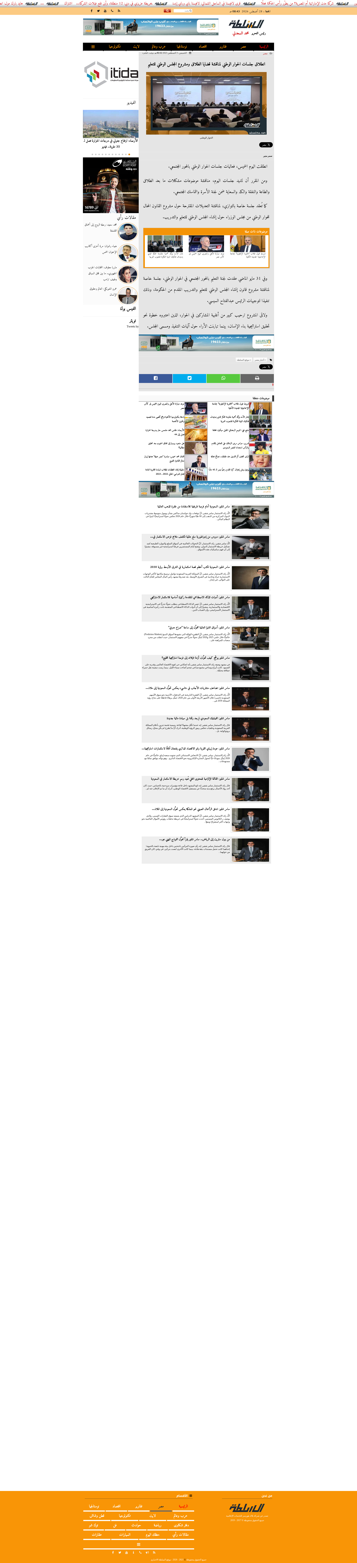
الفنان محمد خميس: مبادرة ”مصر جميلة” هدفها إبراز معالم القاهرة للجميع (164, 459)
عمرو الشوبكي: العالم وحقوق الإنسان (103, 291)
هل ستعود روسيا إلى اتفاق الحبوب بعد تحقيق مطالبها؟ (166, 445)
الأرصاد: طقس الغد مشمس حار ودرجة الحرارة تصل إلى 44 (165, 432)
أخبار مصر (259, 360)
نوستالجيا (182, 46)
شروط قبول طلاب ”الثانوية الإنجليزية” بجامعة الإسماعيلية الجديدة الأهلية (248, 255)
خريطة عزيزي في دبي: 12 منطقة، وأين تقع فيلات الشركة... (152, 3)
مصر (243, 46)
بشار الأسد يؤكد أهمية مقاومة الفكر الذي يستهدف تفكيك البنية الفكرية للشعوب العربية (165, 255)
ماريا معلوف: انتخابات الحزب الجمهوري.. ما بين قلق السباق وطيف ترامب (102, 273)
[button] (129, 154)
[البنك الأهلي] (206, 345)
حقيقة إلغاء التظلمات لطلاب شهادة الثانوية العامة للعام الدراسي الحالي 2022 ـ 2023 (164, 472)
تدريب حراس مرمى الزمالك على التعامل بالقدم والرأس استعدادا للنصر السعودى (230, 445)
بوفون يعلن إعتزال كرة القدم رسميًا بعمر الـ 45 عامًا (229, 470)
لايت (136, 46)
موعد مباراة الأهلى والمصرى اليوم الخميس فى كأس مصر (206, 255)
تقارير (223, 46)
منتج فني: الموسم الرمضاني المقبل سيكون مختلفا (231, 430)
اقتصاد (203, 46)
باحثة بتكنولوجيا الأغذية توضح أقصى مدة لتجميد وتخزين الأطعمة (165, 419)
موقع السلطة (243, 360)
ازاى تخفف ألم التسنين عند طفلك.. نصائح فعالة (230, 457)
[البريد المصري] (111, 185)
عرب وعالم (159, 46)
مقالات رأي (126, 218)
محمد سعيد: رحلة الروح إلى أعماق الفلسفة (101, 227)
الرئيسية (263, 46)
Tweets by (133, 326)
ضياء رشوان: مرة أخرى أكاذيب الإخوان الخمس (101, 249)
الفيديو (131, 103)
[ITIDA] (111, 74)
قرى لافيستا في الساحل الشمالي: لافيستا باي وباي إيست (245, 3)
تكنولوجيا (114, 46)
